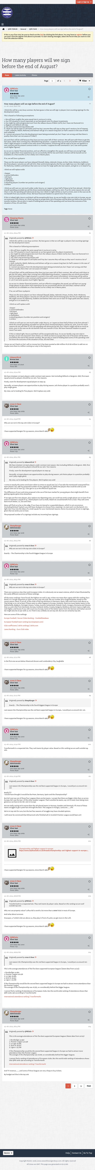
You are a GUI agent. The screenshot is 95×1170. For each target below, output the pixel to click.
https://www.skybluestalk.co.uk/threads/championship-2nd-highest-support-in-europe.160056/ (56, 850)
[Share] (88, 97)
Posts (7, 75)
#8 (90, 657)
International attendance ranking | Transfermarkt (22, 997)
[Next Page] (70, 81)
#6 (90, 541)
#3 (90, 372)
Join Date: (13, 96)
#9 (90, 695)
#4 (90, 419)
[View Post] (33, 238)
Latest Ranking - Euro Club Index (16, 629)
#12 (89, 841)
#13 (89, 896)
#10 (89, 744)
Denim (7, 1153)
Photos (34, 75)
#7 (90, 579)
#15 (89, 1026)
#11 (90, 776)
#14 (89, 952)
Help (68, 1153)
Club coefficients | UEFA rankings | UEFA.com (21, 626)
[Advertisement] (47, 49)
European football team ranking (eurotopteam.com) (23, 622)
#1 (90, 104)
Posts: (12, 98)
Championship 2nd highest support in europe (36, 849)
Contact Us (76, 1153)
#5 (90, 457)
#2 (90, 233)
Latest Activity (20, 75)
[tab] (7, 75)
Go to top (87, 1153)
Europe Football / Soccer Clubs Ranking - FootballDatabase (26, 618)
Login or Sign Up (83, 2)
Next (89, 1086)
